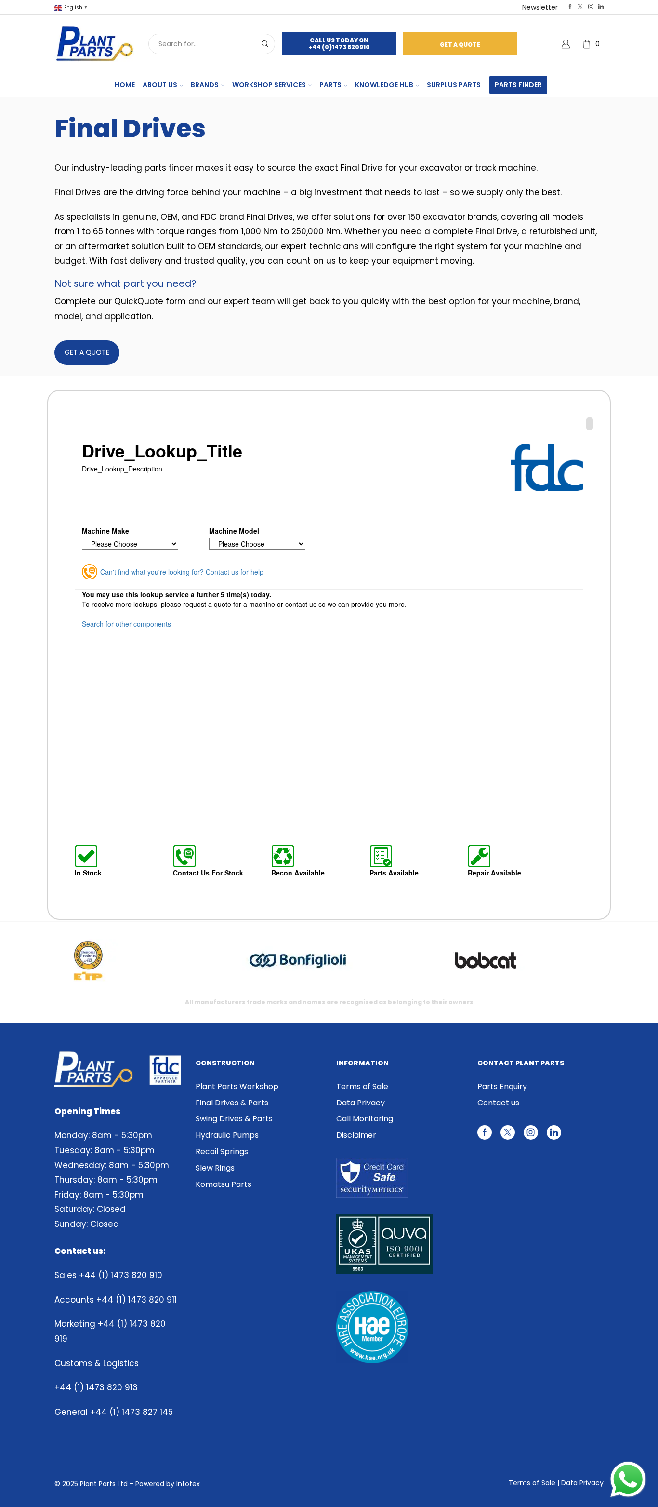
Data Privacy (360, 1102)
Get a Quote (460, 44)
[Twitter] (580, 7)
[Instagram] (590, 7)
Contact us (498, 1102)
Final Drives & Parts (232, 1102)
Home (125, 85)
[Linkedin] (601, 7)
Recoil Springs (222, 1151)
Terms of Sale (362, 1086)
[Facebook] (570, 7)
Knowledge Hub (384, 85)
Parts (330, 85)
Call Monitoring (364, 1118)
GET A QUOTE (87, 352)
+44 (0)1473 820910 (339, 47)
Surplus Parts (454, 85)
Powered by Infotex (167, 1484)
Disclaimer (356, 1135)
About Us (160, 85)
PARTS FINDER (518, 85)
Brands (205, 85)
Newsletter (540, 7)
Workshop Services (269, 85)
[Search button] (265, 44)
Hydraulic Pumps (227, 1135)
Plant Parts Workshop (237, 1086)
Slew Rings (215, 1167)
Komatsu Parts (223, 1184)
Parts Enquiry (502, 1086)
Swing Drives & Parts (234, 1118)
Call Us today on (339, 40)
